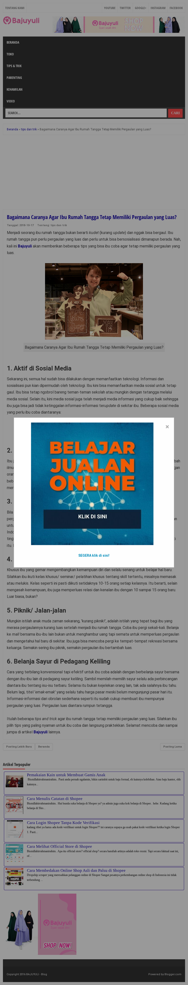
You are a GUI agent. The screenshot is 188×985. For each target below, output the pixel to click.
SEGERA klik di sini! (93, 555)
